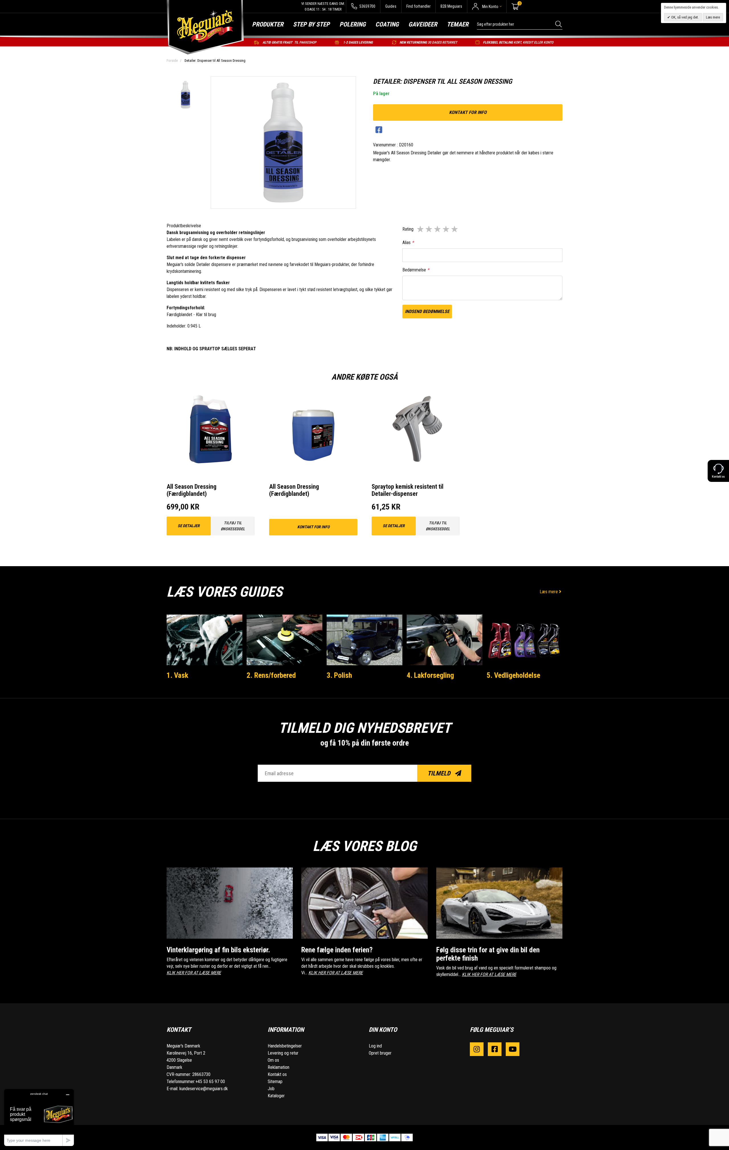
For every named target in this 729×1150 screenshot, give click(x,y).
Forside (172, 60)
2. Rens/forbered (271, 675)
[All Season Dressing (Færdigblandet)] (211, 429)
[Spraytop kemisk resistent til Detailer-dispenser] (416, 429)
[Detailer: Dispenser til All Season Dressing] (185, 95)
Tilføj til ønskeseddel (233, 526)
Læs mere (549, 591)
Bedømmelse (415, 270)
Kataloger (276, 1095)
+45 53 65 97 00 (210, 1081)
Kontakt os (277, 1074)
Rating (407, 229)
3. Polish (339, 675)
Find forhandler (418, 6)
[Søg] (558, 24)
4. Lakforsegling (430, 675)
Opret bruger (380, 1053)
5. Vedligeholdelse (513, 675)
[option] (185, 95)
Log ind (375, 1046)
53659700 (367, 6)
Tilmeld (439, 773)
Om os (273, 1060)
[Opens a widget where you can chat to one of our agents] (39, 1117)
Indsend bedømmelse (427, 311)
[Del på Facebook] (379, 130)
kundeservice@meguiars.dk (203, 1088)
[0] (515, 6)
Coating (387, 24)
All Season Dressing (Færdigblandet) (191, 490)
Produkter (267, 24)
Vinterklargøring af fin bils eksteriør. (218, 950)
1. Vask (177, 675)
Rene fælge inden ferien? (336, 950)
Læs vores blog (364, 846)
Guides (390, 6)
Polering (352, 24)
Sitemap (275, 1081)
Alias (408, 242)
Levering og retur (283, 1053)
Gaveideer (422, 24)
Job (271, 1088)
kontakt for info (468, 112)
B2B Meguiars (451, 6)
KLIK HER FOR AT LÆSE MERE (194, 972)
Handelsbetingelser (285, 1046)
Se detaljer (189, 525)
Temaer (457, 24)
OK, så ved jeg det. (684, 17)
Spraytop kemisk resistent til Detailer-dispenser (407, 490)
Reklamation (278, 1067)
